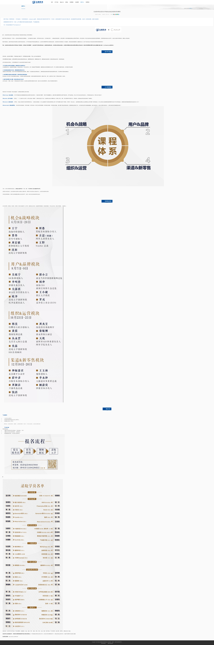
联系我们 (87, 2)
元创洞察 (77, 2)
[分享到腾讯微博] (116, 14)
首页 (52, 2)
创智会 (66, 2)
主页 (188, 8)
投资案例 (71, 2)
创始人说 (62, 2)
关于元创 (56, 2)
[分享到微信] (117, 14)
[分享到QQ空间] (113, 14)
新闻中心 (190, 8)
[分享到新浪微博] (114, 14)
